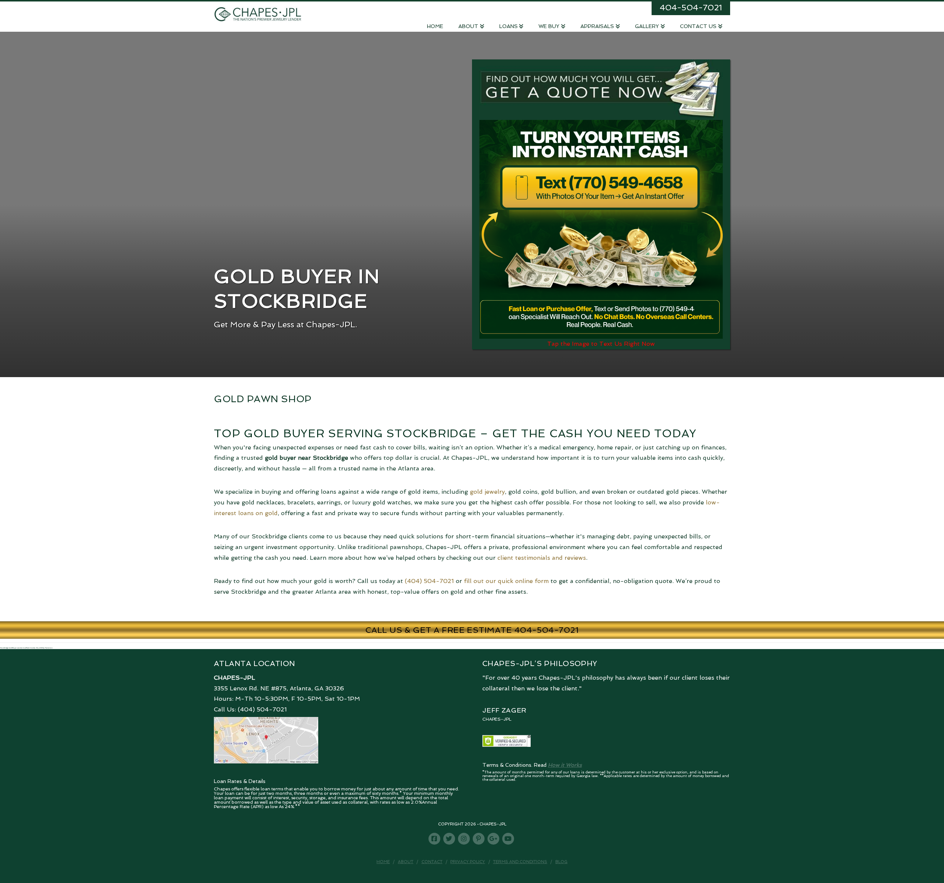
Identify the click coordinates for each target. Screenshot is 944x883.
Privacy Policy (467, 861)
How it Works (565, 765)
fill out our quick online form (506, 580)
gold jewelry (487, 491)
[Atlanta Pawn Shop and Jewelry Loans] (258, 13)
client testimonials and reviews (541, 557)
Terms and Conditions (520, 861)
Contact (431, 861)
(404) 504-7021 (429, 580)
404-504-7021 (691, 7)
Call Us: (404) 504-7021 (250, 709)
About (405, 861)
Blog (561, 861)
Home (383, 861)
